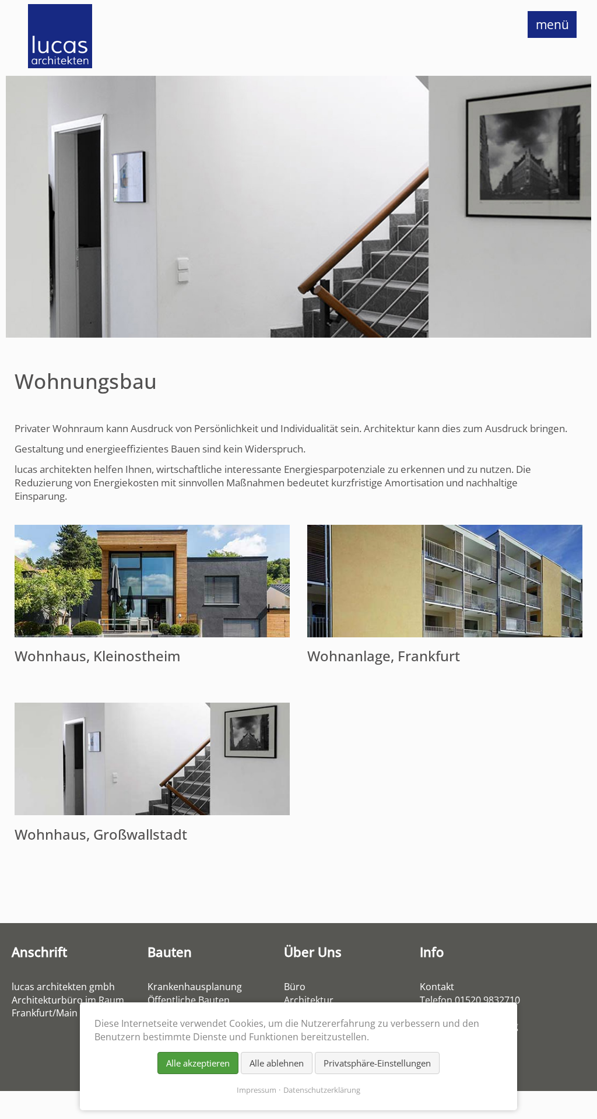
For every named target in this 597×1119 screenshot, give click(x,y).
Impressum (256, 1090)
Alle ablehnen (277, 1063)
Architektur (308, 1000)
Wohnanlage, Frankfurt (383, 656)
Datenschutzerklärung (321, 1090)
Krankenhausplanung (195, 986)
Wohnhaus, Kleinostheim (98, 656)
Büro (294, 986)
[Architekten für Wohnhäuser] (152, 811)
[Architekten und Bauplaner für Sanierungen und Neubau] (444, 633)
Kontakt (437, 986)
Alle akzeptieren (198, 1063)
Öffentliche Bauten (189, 1000)
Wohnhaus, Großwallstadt (101, 834)
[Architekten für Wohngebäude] (152, 633)
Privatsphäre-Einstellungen (377, 1063)
